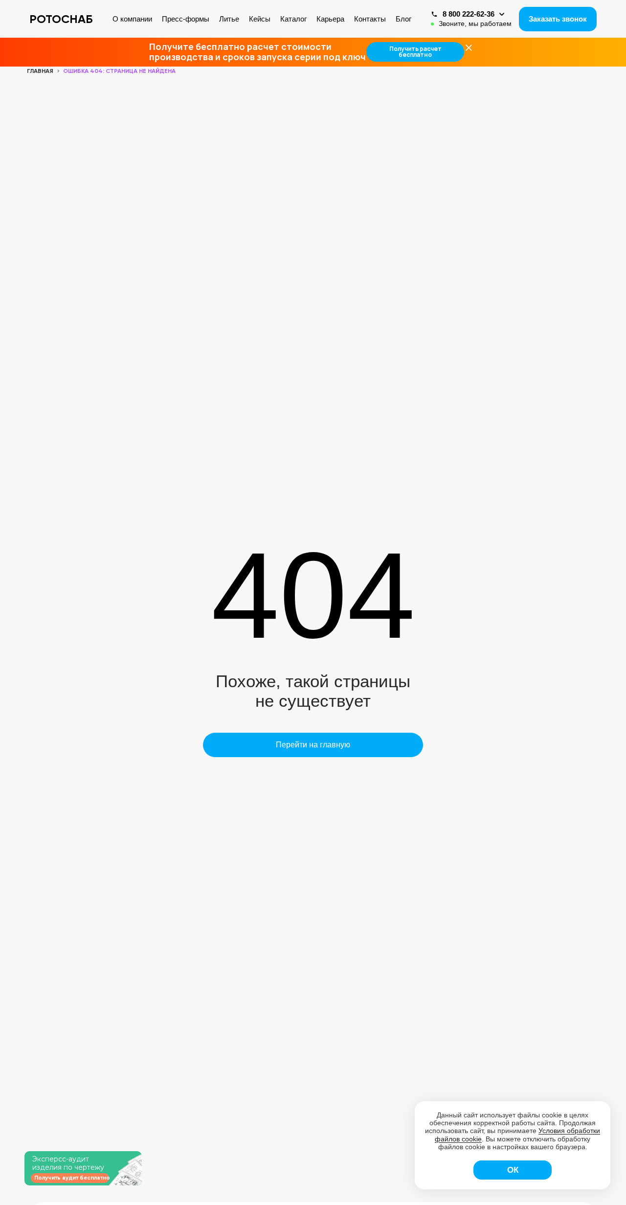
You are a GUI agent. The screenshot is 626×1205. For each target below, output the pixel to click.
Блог (403, 19)
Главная (40, 71)
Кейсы (259, 19)
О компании (132, 19)
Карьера (330, 19)
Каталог (293, 19)
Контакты (370, 19)
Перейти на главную (313, 745)
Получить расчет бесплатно (415, 52)
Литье (229, 19)
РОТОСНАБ (61, 19)
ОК (512, 1170)
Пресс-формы (185, 19)
